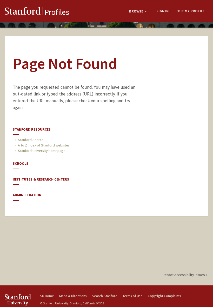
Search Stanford (104, 295)
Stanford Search (30, 139)
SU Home (47, 295)
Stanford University (19, 299)
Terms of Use (133, 295)
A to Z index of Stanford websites (44, 145)
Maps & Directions (73, 295)
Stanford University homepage (41, 150)
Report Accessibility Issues (184, 274)
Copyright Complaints (164, 295)
